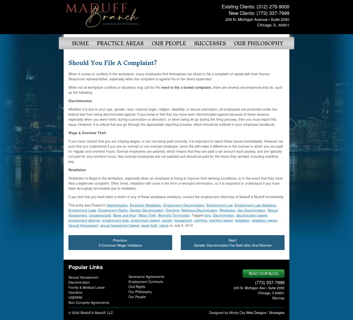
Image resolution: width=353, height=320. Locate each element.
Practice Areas (120, 43)
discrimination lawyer (252, 215)
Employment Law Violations (255, 205)
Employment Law (219, 205)
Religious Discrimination (199, 210)
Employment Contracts (145, 281)
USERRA (75, 297)
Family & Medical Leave (86, 287)
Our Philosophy (258, 43)
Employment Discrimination (184, 205)
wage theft (149, 225)
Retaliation (227, 210)
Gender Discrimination (147, 210)
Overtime (172, 210)
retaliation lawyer (264, 220)
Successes (210, 43)
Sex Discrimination (251, 210)
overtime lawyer (221, 220)
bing (207, 215)
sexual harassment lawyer (120, 225)
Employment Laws (82, 210)
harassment (183, 220)
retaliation (242, 220)
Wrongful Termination (174, 215)
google (167, 220)
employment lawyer (145, 220)
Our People (169, 43)
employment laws (115, 220)
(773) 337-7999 (272, 12)
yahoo (164, 225)
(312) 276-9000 (272, 6)
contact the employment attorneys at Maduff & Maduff (223, 196)
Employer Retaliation (145, 205)
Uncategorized (100, 215)
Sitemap (278, 297)
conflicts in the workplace (115, 73)
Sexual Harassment (83, 225)
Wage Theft (147, 215)
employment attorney (84, 220)
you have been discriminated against (201, 114)
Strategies (277, 312)
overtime (200, 220)
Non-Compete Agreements (88, 302)
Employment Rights (113, 210)
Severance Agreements (146, 276)
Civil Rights (136, 286)
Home (80, 43)
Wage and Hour (124, 215)
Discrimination (117, 205)
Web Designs (256, 312)
